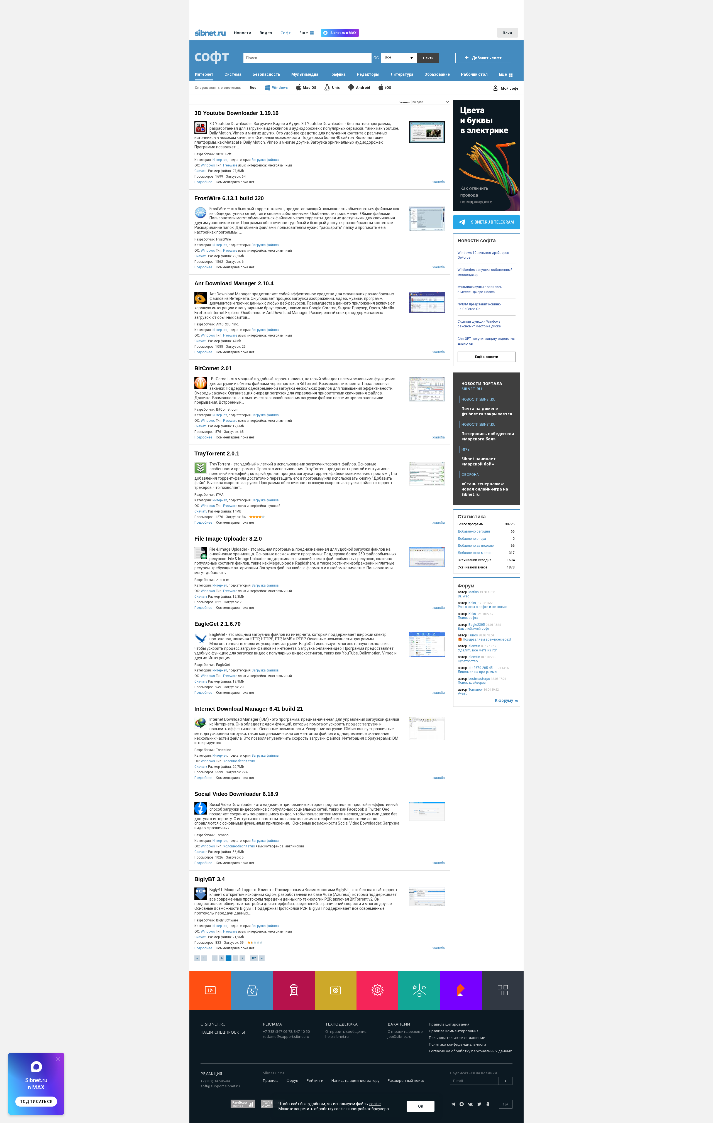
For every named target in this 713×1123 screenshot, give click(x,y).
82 (254, 958)
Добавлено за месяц (474, 553)
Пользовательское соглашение (457, 1037)
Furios (473, 635)
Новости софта (477, 240)
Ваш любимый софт (473, 629)
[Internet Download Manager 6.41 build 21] (427, 739)
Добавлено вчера (472, 539)
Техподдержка (341, 1024)
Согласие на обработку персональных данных (470, 1050)
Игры (466, 449)
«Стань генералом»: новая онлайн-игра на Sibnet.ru (485, 489)
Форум (293, 1080)
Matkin (473, 592)
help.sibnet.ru (337, 1036)
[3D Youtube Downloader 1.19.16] (427, 142)
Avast (462, 693)
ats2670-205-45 (480, 668)
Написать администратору (355, 1080)
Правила (271, 1080)
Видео (266, 32)
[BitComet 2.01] (427, 400)
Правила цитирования (449, 1024)
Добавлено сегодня (474, 531)
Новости (242, 32)
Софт (285, 32)
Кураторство (468, 661)
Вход (507, 32)
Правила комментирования (453, 1030)
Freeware (230, 165)
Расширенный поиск (406, 1080)
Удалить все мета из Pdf (477, 650)
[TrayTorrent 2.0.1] (427, 485)
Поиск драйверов (472, 683)
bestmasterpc (479, 679)
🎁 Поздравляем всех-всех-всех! (484, 639)
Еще (503, 74)
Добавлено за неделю (476, 546)
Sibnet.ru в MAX (343, 33)
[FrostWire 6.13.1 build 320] (427, 230)
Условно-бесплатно (239, 761)
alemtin (474, 646)
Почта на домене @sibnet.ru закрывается (487, 411)
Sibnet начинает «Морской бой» (479, 461)
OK (420, 1106)
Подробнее (203, 182)
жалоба (439, 182)
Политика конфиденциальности (457, 1044)
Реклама (272, 1024)
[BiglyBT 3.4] (427, 905)
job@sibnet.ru (399, 1036)
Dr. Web (463, 596)
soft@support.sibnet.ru (220, 1085)
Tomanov (475, 690)
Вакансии (399, 1024)
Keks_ (472, 603)
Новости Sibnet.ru (478, 399)
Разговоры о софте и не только (482, 607)
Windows (208, 165)
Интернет (220, 160)
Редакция (211, 1073)
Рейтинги (315, 1080)
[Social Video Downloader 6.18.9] (427, 820)
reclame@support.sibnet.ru (286, 1036)
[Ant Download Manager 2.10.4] (427, 312)
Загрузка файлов (265, 160)
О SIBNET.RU (213, 1024)
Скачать (200, 171)
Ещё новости (486, 357)
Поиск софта (468, 618)
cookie (375, 1104)
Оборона (470, 474)
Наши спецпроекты (223, 1032)
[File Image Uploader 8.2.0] (427, 566)
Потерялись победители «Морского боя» (488, 436)
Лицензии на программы (477, 672)
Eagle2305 (476, 625)
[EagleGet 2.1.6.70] (427, 656)
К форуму (505, 700)
